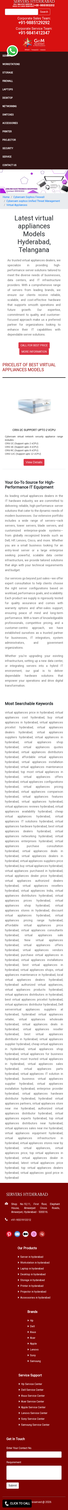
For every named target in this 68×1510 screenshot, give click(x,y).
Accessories (10, 123)
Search (44, 11)
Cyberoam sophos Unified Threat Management (33, 201)
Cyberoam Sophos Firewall (28, 197)
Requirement (13, 1462)
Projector (9, 140)
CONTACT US (9, 165)
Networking (9, 106)
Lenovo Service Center (34, 1413)
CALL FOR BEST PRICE (34, 345)
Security (7, 148)
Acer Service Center (32, 1401)
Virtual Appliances (16, 205)
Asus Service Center (33, 1395)
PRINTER (7, 131)
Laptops (7, 89)
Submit (13, 1485)
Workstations (11, 64)
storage (7, 72)
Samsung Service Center (35, 1424)
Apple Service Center (33, 1407)
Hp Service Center (31, 1384)
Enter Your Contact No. (19, 1448)
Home (6, 197)
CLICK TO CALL (19, 1503)
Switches (8, 114)
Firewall (7, 81)
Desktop (7, 98)
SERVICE (7, 156)
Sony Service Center (33, 1418)
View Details (34, 462)
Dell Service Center (32, 1389)
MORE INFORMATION (34, 351)
